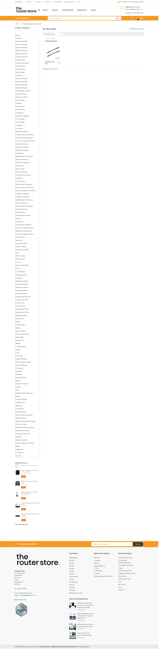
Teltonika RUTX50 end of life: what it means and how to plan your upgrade (85, 605)
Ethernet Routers (20, 109)
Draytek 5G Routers (21, 53)
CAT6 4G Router (20, 100)
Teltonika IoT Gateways (22, 116)
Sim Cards (18, 456)
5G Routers (18, 38)
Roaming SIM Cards (124, 562)
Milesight (18, 343)
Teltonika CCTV (19, 340)
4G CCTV (18, 262)
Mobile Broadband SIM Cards (24, 393)
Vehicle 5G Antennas (21, 203)
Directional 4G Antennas (22, 162)
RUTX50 (71, 560)
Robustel (17, 349)
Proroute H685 (73, 576)
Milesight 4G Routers (21, 88)
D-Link (17, 352)
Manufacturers (81, 10)
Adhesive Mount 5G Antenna (23, 184)
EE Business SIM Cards (76, 593)
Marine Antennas (20, 212)
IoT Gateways (19, 113)
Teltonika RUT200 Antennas (23, 231)
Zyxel (16, 390)
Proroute (28, 1)
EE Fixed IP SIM (19, 303)
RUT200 (71, 563)
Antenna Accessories (50, 39)
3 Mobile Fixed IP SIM (21, 300)
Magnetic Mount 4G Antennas (24, 156)
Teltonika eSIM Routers (22, 334)
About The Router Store (125, 557)
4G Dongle (18, 103)
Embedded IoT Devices (22, 430)
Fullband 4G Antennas (21, 144)
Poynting (18, 387)
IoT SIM (96, 568)
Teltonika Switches (20, 418)
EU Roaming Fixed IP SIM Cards (103, 576)
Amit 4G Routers (20, 106)
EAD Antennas (19, 165)
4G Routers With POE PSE (22, 91)
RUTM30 (71, 574)
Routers (45, 10)
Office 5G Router (20, 69)
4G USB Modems (20, 271)
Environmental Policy (125, 579)
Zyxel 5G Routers (20, 66)
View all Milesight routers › (22, 524)
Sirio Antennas (19, 153)
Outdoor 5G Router (20, 246)
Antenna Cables (20, 169)
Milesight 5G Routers (21, 50)
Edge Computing (20, 331)
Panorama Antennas (21, 359)
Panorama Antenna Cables (23, 362)
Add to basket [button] (59, 62)
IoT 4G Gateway (20, 119)
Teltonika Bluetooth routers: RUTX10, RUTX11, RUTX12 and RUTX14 (85, 616)
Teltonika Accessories (21, 287)
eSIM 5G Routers (20, 60)
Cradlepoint (18, 371)
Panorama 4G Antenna (22, 147)
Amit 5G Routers (20, 72)
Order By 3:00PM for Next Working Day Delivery (130, 1)
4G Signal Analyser (20, 275)
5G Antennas (19, 178)
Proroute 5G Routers (21, 44)
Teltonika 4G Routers (21, 78)
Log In (79, 1)
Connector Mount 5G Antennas (24, 187)
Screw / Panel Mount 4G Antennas (25, 141)
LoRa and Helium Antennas (23, 225)
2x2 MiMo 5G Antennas (22, 193)
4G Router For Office (21, 97)
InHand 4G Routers (20, 94)
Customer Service (69, 1)
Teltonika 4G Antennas (22, 150)
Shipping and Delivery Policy (127, 573)
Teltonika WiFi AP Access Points (24, 427)
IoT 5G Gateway (20, 122)
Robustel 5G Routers (21, 47)
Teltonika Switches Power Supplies (25, 421)
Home (16, 24)
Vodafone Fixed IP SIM (22, 312)
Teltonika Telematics (21, 440)
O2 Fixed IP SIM (20, 306)
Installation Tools (20, 402)
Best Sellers (18, 1)
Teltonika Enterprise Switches (24, 415)
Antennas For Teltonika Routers (24, 228)
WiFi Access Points (20, 424)
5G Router (72, 590)
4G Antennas (19, 128)
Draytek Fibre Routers (21, 383)
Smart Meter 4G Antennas (23, 175)
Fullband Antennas (20, 377)
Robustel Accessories (21, 290)
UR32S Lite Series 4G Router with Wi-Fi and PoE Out (29, 492)
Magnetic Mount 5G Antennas (24, 200)
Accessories (48, 38)
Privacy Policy (123, 576)
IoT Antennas (19, 125)
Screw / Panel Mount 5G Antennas (25, 190)
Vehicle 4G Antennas (21, 159)
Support (93, 10)
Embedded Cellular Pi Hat (22, 433)
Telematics (18, 437)
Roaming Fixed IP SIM (21, 309)
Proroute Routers (20, 325)
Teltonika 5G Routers (21, 41)
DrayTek (17, 380)
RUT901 (71, 566)
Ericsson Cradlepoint (21, 365)
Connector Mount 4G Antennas (24, 134)
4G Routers (18, 75)
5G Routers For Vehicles (22, 249)
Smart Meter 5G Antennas (23, 215)
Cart (120, 587)
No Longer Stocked (21, 399)
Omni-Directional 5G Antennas (24, 206)
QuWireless (18, 374)
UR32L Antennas (20, 237)
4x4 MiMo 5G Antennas (22, 197)
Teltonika (37, 1)
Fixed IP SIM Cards (20, 293)
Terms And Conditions (125, 570)
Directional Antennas (21, 209)
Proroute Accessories (21, 284)
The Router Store (45, 646)
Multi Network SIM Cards (126, 565)
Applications (18, 240)
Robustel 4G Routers (21, 84)
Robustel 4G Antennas (21, 131)
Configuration (19, 449)
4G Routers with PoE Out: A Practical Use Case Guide (85, 625)
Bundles (17, 446)
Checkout (121, 589)
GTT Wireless (19, 368)
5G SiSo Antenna (20, 181)
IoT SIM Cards (58, 1)
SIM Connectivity (67, 10)
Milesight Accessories (21, 281)
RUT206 (71, 579)
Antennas (47, 1)
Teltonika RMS (19, 337)
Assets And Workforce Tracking (24, 443)
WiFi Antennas (19, 221)
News (120, 581)
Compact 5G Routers (21, 57)
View (23, 476)
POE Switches (19, 409)
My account (122, 584)
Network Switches (20, 412)
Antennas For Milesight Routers (24, 234)
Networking (18, 405)
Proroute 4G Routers (21, 81)
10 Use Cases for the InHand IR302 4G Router (84, 634)
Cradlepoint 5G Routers (22, 63)
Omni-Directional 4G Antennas (24, 138)
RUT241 (71, 571)
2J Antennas (19, 356)
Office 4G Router (20, 256)
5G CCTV (18, 268)
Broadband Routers (21, 315)
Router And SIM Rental (22, 265)
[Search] (119, 18)
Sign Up (138, 544)
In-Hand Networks (20, 346)
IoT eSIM (71, 587)
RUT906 (71, 568)
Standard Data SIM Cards (22, 296)
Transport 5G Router (21, 243)
